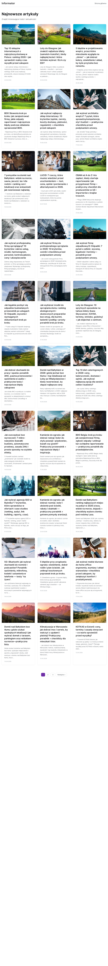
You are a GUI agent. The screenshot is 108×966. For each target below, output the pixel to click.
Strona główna (100, 3)
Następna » (61, 675)
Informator (8, 3)
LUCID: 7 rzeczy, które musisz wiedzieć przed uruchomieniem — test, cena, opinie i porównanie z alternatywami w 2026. (54, 181)
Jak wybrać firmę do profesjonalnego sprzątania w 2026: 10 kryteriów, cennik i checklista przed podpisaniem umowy (54, 249)
